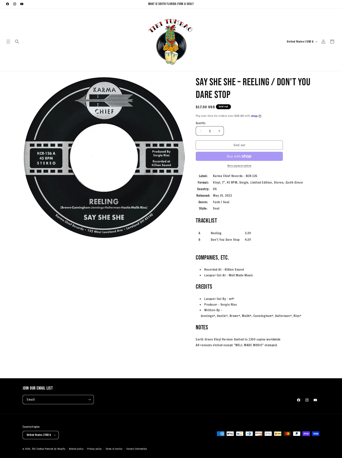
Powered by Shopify (55, 448)
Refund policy (76, 448)
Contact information (136, 448)
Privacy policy (94, 448)
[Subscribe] (89, 399)
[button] (8, 41)
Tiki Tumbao (38, 448)
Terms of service (114, 448)
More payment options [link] (239, 165)
